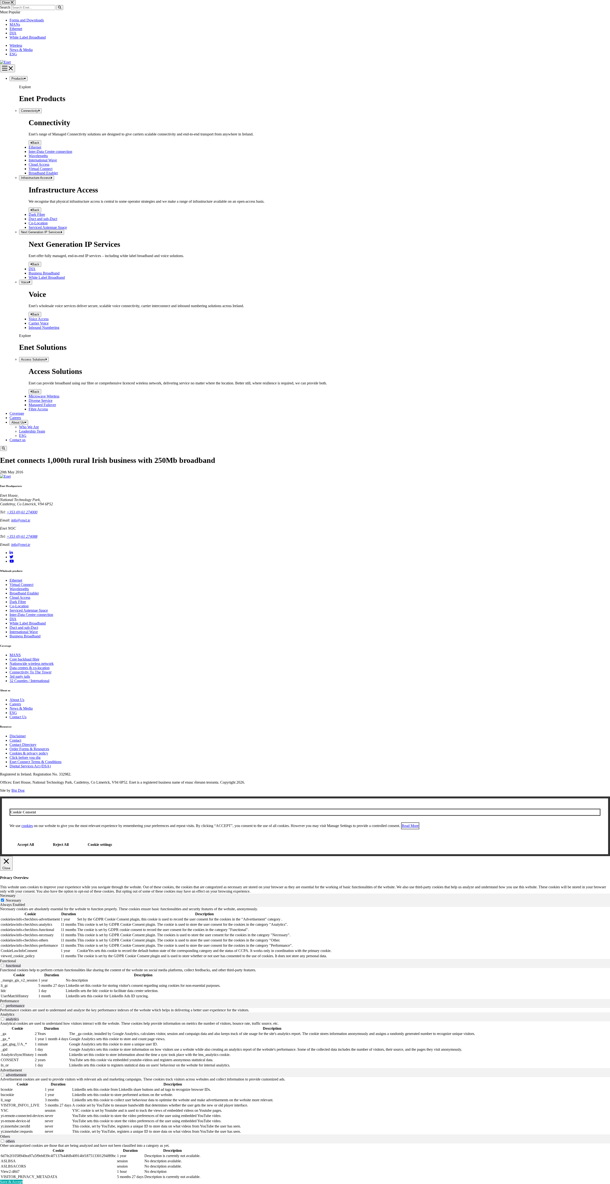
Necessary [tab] (7, 896)
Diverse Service (40, 400)
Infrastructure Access (36, 178)
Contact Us (18, 717)
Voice (25, 282)
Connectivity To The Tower (30, 672)
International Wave (43, 160)
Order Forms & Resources (29, 749)
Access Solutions (33, 359)
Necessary (13, 900)
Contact (15, 740)
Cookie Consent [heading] (23, 812)
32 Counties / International (29, 681)
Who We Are (29, 427)
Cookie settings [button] (100, 845)
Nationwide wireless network (32, 664)
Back (35, 143)
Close (6, 2)
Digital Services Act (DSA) (30, 766)
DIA (13, 33)
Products (17, 78)
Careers (15, 418)
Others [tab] (5, 1136)
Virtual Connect (40, 169)
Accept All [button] (25, 845)
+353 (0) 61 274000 (22, 512)
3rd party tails (20, 676)
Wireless (16, 45)
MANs (15, 24)
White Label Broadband (28, 37)
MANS (15, 655)
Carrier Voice (39, 323)
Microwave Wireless (44, 396)
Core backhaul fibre (24, 659)
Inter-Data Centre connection (50, 152)
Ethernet (16, 29)
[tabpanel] (305, 933)
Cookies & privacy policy (29, 753)
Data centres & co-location (30, 668)
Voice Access (39, 319)
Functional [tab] (8, 961)
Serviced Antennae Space (48, 227)
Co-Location (38, 223)
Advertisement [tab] (11, 1070)
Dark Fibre (37, 214)
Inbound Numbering (44, 328)
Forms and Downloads (27, 20)
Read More (410, 826)
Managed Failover (42, 405)
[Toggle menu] (7, 68)
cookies (27, 826)
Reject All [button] (61, 845)
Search (5, 7)
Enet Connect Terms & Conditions (35, 762)
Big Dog (18, 790)
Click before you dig (25, 757)
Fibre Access (38, 409)
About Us (17, 422)
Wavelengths (38, 156)
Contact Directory (23, 745)
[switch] (2, 965)
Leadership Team (32, 431)
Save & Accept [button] (11, 1182)
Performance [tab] (9, 1001)
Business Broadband (44, 273)
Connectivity (29, 111)
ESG (13, 54)
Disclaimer (18, 736)
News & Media (21, 50)
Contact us (17, 440)
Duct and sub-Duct (43, 219)
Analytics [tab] (7, 1014)
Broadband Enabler (43, 173)
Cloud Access (39, 164)
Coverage (17, 413)
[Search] (59, 7)
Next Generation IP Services (41, 232)
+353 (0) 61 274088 (22, 536)
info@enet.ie (20, 520)
